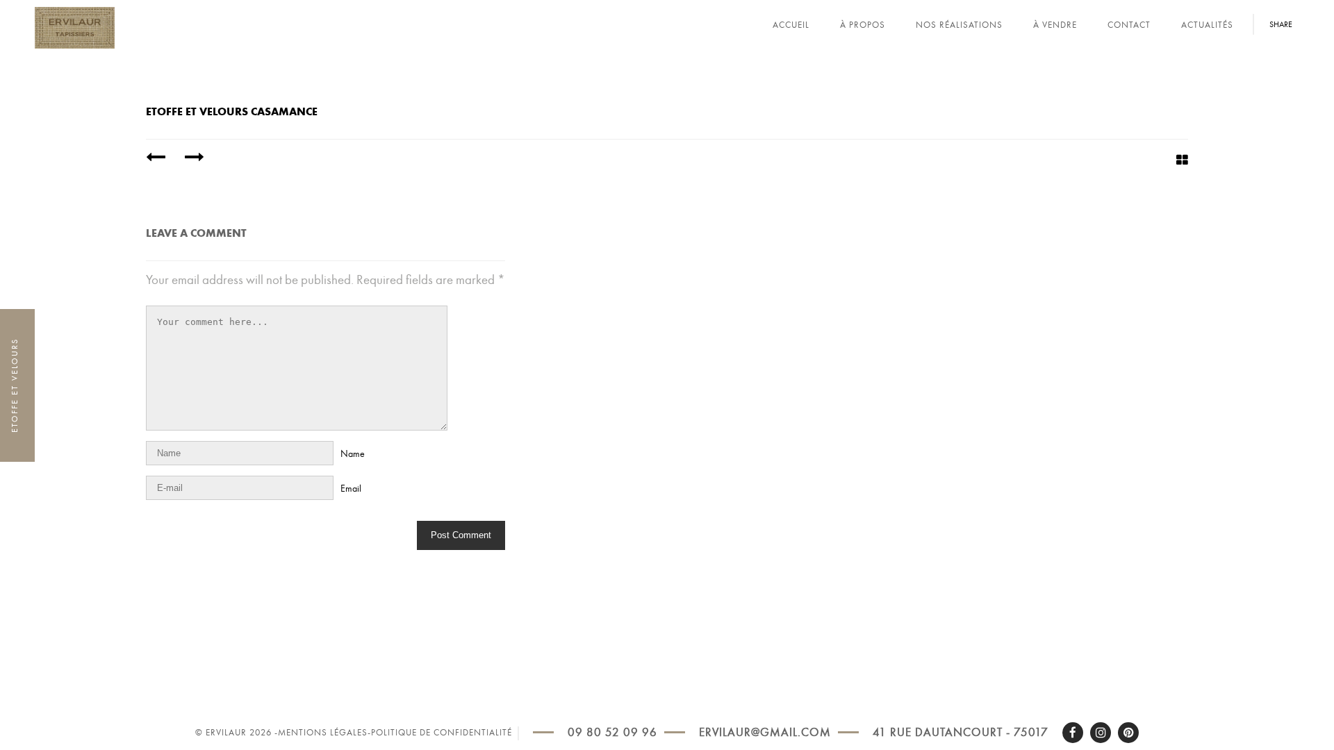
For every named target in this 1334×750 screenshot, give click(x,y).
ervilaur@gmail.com (765, 733)
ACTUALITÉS (1207, 25)
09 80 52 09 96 (612, 733)
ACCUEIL (791, 25)
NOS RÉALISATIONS (959, 25)
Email (350, 488)
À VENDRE (1055, 25)
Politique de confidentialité (441, 732)
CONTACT (1129, 25)
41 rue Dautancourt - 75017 (960, 733)
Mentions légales (323, 732)
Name (352, 454)
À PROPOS (862, 25)
